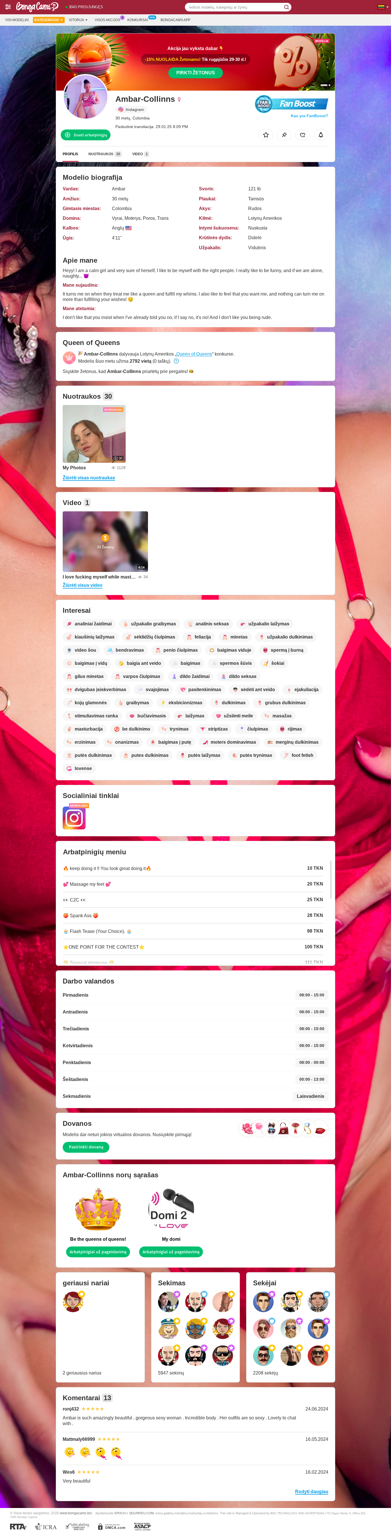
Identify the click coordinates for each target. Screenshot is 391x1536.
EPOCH (120, 1513)
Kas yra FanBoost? (309, 115)
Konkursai (137, 20)
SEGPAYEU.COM (141, 1513)
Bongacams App (175, 20)
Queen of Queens (194, 354)
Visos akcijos (107, 20)
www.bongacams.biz (76, 1513)
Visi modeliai (17, 20)
